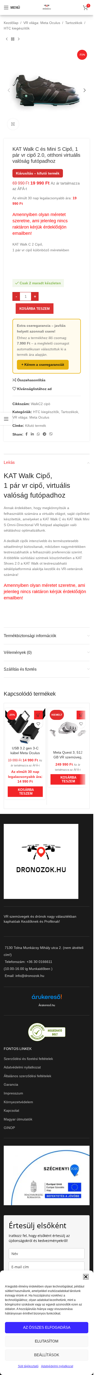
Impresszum (13, 1093)
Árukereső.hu (47, 1005)
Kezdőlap (11, 23)
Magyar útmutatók (18, 1119)
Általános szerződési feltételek (27, 1076)
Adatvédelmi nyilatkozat (57, 1366)
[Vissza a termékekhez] (13, 39)
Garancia (11, 1084)
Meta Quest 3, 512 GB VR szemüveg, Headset (68, 757)
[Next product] (19, 39)
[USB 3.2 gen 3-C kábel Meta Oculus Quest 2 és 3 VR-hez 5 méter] (25, 726)
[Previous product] (7, 39)
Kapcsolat (11, 1110)
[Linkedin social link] (32, 434)
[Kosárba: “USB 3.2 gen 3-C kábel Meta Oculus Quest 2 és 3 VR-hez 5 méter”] (38, 715)
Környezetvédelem (18, 1102)
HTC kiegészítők (17, 28)
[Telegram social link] (44, 434)
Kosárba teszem (34, 309)
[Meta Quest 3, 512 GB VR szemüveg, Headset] (68, 728)
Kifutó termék (35, 426)
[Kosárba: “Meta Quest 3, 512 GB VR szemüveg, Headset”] (81, 715)
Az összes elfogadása (46, 1327)
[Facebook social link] (26, 434)
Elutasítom (46, 1341)
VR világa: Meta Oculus (41, 23)
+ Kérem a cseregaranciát (42, 365)
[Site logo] (47, 7)
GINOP (9, 1128)
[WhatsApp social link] (38, 434)
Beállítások (46, 1355)
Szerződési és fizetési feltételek (28, 1059)
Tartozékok (73, 23)
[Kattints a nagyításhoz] (13, 124)
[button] (85, 1276)
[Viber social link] (51, 434)
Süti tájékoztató (28, 1366)
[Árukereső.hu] (47, 998)
